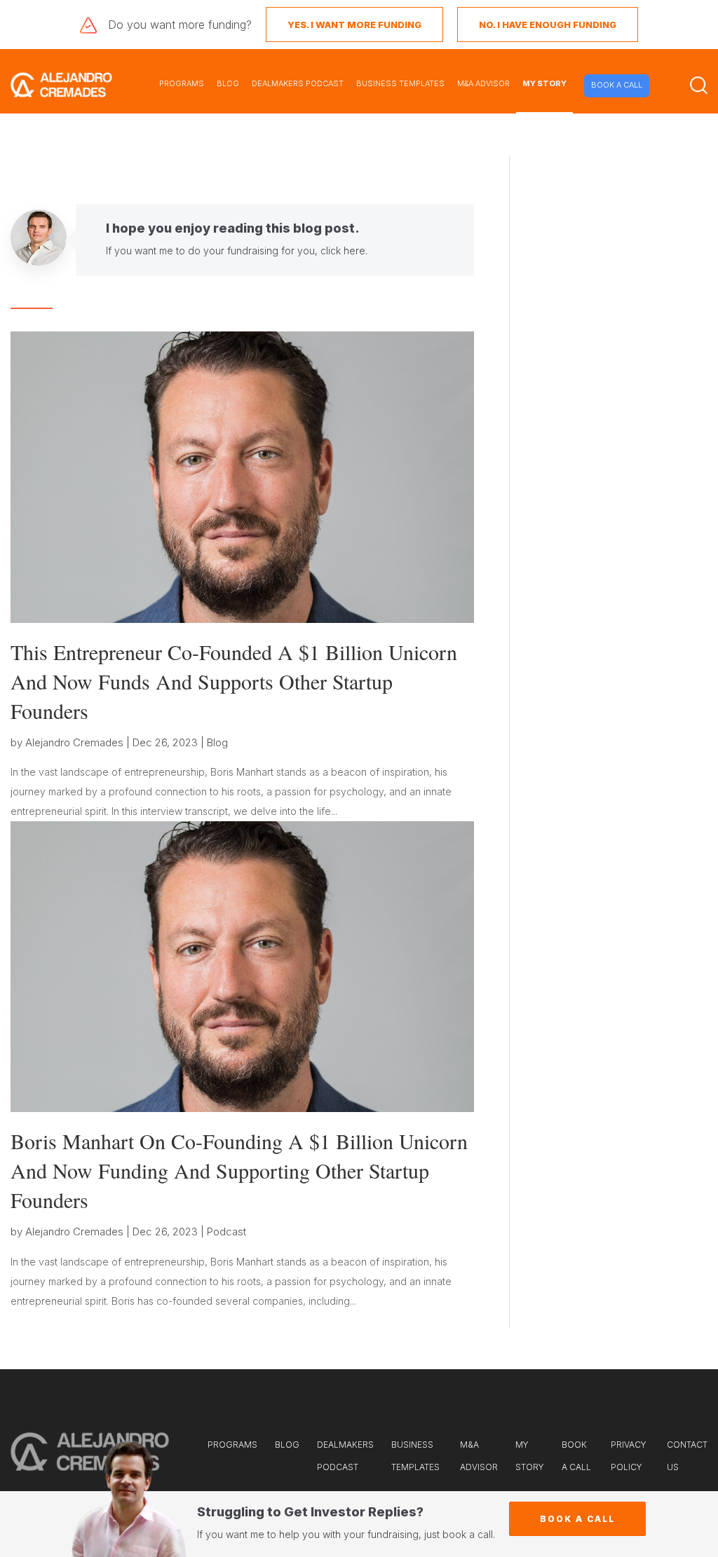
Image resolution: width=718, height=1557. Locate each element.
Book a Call (577, 1519)
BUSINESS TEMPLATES (400, 83)
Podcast (226, 1231)
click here (342, 250)
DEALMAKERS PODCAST (298, 83)
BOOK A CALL (616, 85)
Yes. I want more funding (354, 24)
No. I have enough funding (547, 24)
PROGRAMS (181, 83)
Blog (217, 742)
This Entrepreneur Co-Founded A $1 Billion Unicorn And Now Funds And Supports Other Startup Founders (234, 681)
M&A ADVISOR (483, 83)
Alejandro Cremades (74, 742)
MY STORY (544, 83)
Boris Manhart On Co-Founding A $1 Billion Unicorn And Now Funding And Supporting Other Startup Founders (239, 1170)
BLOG (228, 83)
